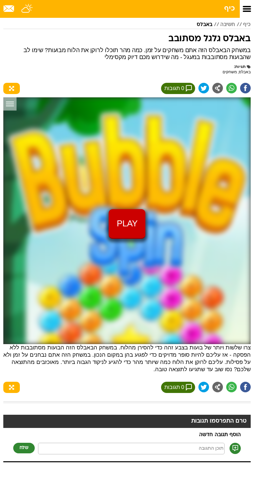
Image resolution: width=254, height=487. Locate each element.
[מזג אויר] (27, 9)
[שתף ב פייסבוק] (245, 88)
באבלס (204, 24)
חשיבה (227, 24)
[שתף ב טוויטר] (203, 88)
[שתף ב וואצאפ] (231, 88)
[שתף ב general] (217, 88)
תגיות (240, 66)
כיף (229, 8)
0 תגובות (174, 88)
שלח (24, 448)
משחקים (230, 72)
